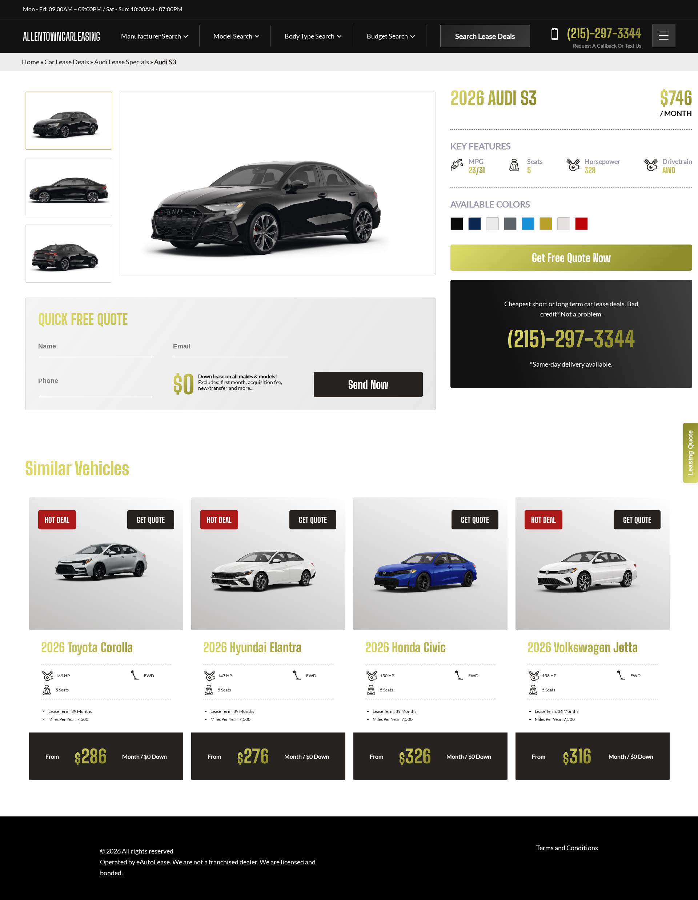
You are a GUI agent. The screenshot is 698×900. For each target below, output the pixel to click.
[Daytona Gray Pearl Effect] (510, 224)
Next (678, 638)
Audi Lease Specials (121, 62)
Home (30, 62)
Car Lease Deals (66, 62)
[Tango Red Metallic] (581, 224)
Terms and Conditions (567, 847)
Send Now (368, 384)
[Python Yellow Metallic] (546, 224)
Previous (19, 638)
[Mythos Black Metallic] (457, 224)
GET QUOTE (151, 519)
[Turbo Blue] (528, 224)
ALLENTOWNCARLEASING (61, 36)
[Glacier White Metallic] (492, 224)
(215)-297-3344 (604, 33)
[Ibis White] (564, 224)
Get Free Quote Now (571, 257)
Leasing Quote (690, 453)
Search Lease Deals (485, 36)
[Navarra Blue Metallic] (475, 224)
